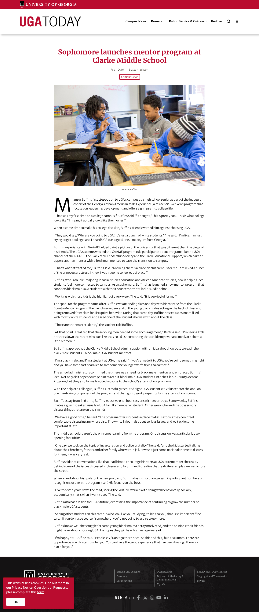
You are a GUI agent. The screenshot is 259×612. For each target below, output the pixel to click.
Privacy (201, 580)
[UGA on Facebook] (139, 598)
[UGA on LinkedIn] (166, 598)
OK (16, 602)
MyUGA (161, 584)
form (40, 592)
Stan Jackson (140, 69)
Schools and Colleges (128, 571)
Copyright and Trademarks (212, 576)
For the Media (124, 580)
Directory (122, 576)
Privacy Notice (22, 587)
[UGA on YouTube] (159, 598)
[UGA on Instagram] (152, 598)
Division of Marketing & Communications (170, 578)
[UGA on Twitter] (145, 598)
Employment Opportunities (212, 571)
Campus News (129, 77)
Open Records (164, 571)
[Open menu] (237, 21)
